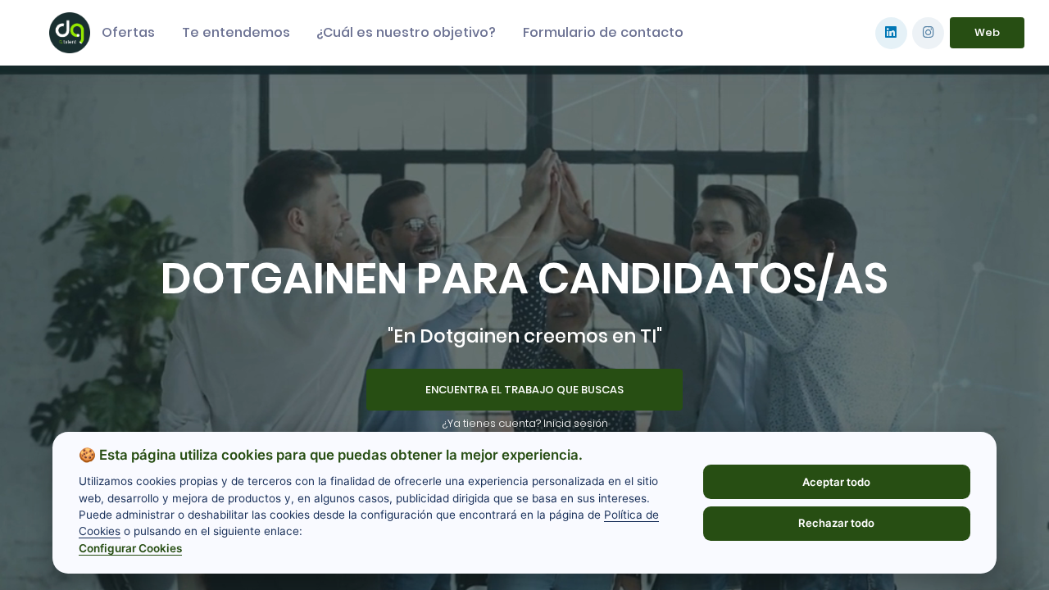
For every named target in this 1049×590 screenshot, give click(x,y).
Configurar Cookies (130, 548)
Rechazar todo (836, 522)
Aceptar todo (836, 481)
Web (987, 32)
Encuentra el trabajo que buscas (524, 389)
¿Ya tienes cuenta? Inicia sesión (525, 423)
